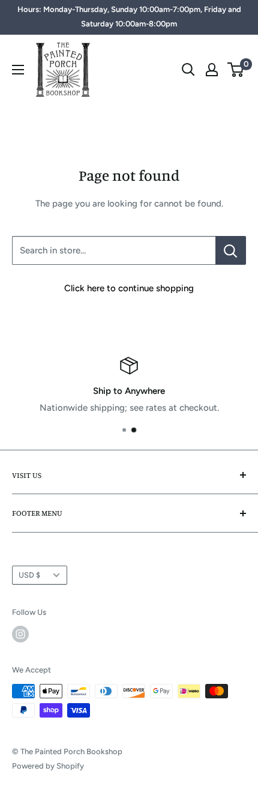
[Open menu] (18, 69)
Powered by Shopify (48, 765)
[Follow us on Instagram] (20, 634)
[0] (236, 69)
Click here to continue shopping (129, 288)
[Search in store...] (230, 250)
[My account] (212, 69)
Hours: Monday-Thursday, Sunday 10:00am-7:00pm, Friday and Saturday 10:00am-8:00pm (129, 16)
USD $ (29, 574)
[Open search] (188, 69)
